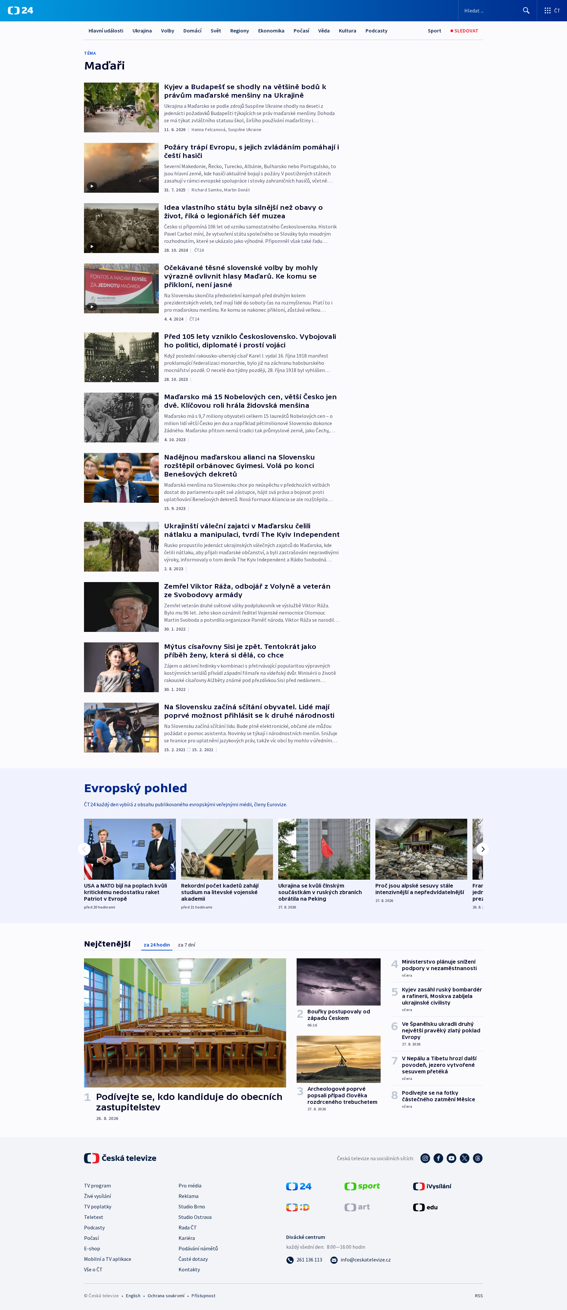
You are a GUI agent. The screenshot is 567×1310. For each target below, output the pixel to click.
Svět (216, 30)
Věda (324, 30)
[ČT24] (20, 10)
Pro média (189, 1185)
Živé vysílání (97, 1196)
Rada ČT (187, 1227)
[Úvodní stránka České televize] (121, 1158)
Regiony (239, 30)
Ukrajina (142, 30)
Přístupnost (203, 1296)
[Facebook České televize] (438, 1158)
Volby (167, 30)
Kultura (347, 30)
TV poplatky (97, 1206)
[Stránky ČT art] (357, 1206)
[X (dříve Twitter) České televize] (464, 1158)
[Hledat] (526, 10)
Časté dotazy (193, 1259)
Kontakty (189, 1269)
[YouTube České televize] (451, 1158)
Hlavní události (106, 30)
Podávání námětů (198, 1248)
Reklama (188, 1196)
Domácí (192, 30)
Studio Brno (191, 1206)
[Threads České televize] (477, 1158)
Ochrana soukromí (166, 1296)
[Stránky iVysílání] (432, 1186)
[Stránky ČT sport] (362, 1186)
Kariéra (186, 1238)
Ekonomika (271, 30)
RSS (479, 1296)
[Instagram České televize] (425, 1158)
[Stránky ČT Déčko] (297, 1206)
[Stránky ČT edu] (425, 1206)
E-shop (92, 1248)
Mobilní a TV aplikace (107, 1259)
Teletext (93, 1217)
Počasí (301, 30)
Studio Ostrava (195, 1217)
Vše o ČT (93, 1269)
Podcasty (377, 30)
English (133, 1296)
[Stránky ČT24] (298, 1186)
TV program (97, 1185)
